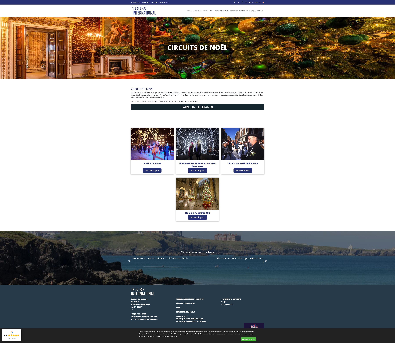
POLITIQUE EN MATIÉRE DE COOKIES (191, 321)
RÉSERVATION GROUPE (185, 303)
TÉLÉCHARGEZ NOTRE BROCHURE (189, 299)
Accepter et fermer (248, 339)
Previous (129, 261)
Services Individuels (221, 11)
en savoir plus (152, 170)
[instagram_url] (234, 2)
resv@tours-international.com (144, 316)
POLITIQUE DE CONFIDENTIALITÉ (189, 319)
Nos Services (243, 11)
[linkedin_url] (245, 2)
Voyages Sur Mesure (256, 11)
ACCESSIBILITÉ (227, 304)
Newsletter (234, 11)
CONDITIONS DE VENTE (231, 299)
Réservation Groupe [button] (200, 11)
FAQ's (223, 302)
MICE (212, 11)
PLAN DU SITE (182, 316)
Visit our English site (255, 2)
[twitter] (238, 2)
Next (266, 261)
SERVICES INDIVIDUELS (185, 312)
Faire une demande (197, 107)
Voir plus (174, 336)
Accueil (189, 11)
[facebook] (241, 2)
